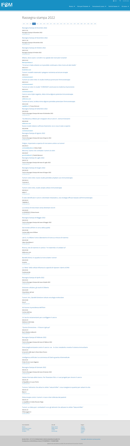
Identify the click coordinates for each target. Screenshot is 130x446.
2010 (75, 23)
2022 (34, 23)
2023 (31, 23)
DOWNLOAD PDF (26, 34)
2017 (51, 23)
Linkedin (82, 427)
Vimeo (82, 432)
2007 (85, 23)
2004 (95, 23)
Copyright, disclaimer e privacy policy (90, 439)
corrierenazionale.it (27, 77)
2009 (78, 23)
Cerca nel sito (54, 431)
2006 (88, 23)
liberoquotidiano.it (27, 62)
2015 (58, 23)
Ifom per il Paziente (82, 6)
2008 (81, 23)
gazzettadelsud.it (27, 155)
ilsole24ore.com (26, 70)
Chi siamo (124, 6)
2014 (61, 23)
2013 (64, 23)
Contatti (53, 429)
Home (115, 1)
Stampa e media (25, 429)
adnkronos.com (26, 99)
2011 (71, 23)
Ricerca (71, 6)
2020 (41, 23)
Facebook (83, 429)
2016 (54, 23)
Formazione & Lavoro (98, 6)
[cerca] (120, 0)
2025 (24, 23)
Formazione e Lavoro (26, 428)
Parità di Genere (113, 6)
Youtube (82, 431)
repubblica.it (25, 106)
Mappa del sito (54, 427)
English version (54, 428)
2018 (47, 23)
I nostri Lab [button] (125, 1)
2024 (27, 23)
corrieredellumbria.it (28, 148)
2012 (68, 23)
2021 (37, 23)
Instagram (83, 428)
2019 (44, 23)
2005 (91, 23)
